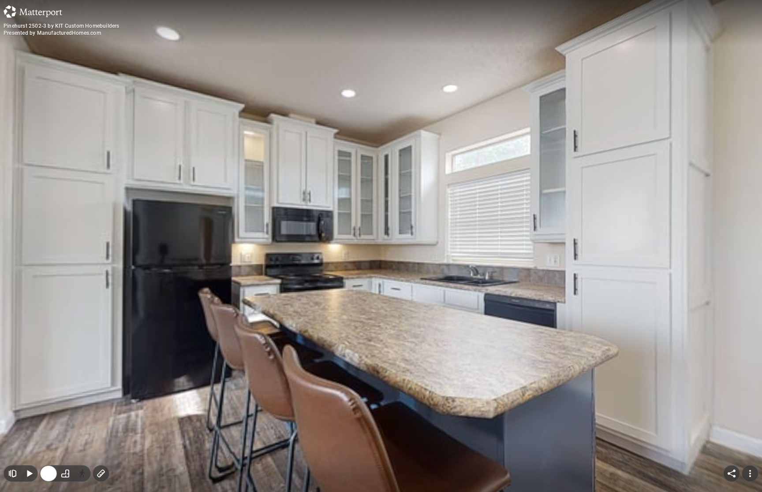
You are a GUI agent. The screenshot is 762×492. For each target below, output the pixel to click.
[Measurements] (101, 473)
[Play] (29, 473)
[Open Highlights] (12, 473)
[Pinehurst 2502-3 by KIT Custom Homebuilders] (381, 246)
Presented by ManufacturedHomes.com (52, 33)
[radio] (48, 473)
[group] (65, 473)
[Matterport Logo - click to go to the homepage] (33, 11)
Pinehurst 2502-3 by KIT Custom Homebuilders (62, 26)
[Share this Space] (731, 473)
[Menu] (750, 473)
